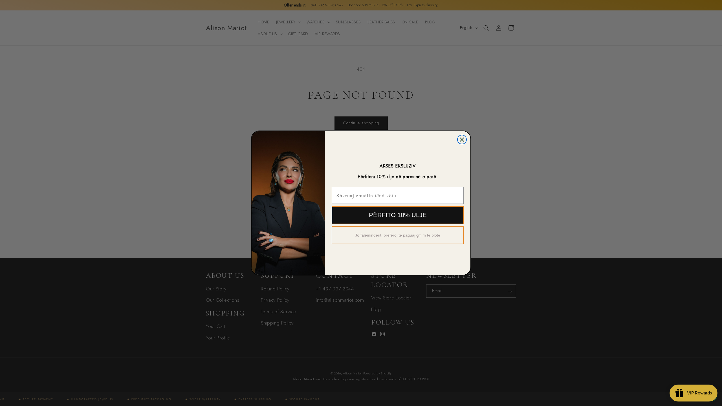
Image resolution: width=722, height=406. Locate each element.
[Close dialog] (461, 139)
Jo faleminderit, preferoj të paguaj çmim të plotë (397, 235)
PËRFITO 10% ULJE (398, 215)
